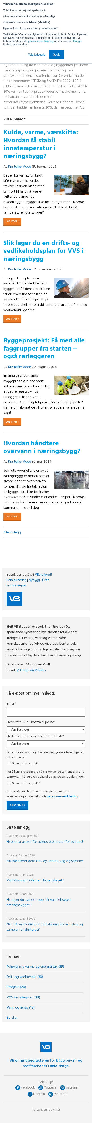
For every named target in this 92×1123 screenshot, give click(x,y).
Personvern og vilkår (46, 1109)
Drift (45, 580)
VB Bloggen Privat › (31, 670)
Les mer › (12, 221)
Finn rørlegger (17, 585)
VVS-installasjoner (23, 997)
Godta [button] (56, 54)
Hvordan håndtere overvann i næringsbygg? (41, 447)
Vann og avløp (21, 1008)
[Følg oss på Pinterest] (51, 1094)
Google (77, 41)
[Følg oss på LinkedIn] (30, 1094)
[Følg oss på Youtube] (41, 1088)
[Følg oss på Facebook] (18, 1088)
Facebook (28, 1087)
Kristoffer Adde (19, 167)
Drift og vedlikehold (25, 977)
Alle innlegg (12, 532)
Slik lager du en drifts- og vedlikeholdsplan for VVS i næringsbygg (43, 251)
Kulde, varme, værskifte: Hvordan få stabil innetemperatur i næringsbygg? (40, 144)
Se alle (12, 1018)
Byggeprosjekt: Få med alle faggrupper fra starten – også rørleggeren (44, 349)
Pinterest (60, 1094)
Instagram (72, 1087)
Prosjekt (16, 987)
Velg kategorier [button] (37, 54)
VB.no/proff (43, 575)
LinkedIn (39, 1094)
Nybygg (34, 580)
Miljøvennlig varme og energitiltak (35, 967)
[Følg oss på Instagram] (62, 1088)
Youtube (50, 1087)
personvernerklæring (41, 41)
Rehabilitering (16, 580)
